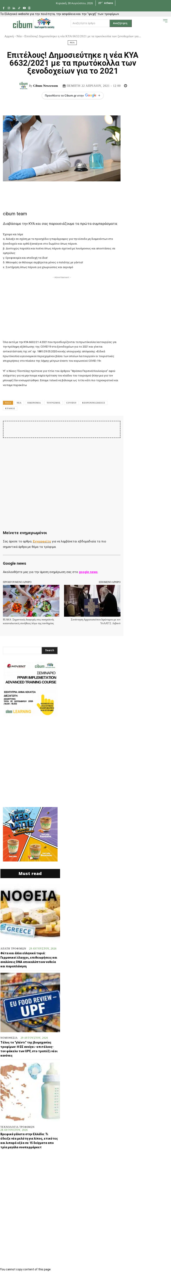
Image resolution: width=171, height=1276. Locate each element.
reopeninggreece (93, 403)
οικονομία (34, 403)
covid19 (71, 403)
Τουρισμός (53, 403)
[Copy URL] (139, 427)
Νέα (19, 36)
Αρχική (9, 36)
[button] (159, 23)
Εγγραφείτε (42, 541)
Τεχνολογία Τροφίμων (17, 1127)
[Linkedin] (13, 8)
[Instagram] (8, 8)
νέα (19, 403)
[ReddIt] (100, 427)
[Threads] (29, 8)
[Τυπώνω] (119, 427)
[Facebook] (3, 8)
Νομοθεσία (9, 1038)
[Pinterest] (71, 427)
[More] (148, 427)
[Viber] (129, 427)
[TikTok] (19, 8)
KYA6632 (10, 408)
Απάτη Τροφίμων (13, 948)
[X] (62, 427)
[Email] (110, 427)
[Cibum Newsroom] (24, 86)
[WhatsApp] (81, 427)
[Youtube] (24, 8)
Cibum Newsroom (45, 85)
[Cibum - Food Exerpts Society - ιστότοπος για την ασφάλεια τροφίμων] (33, 23)
